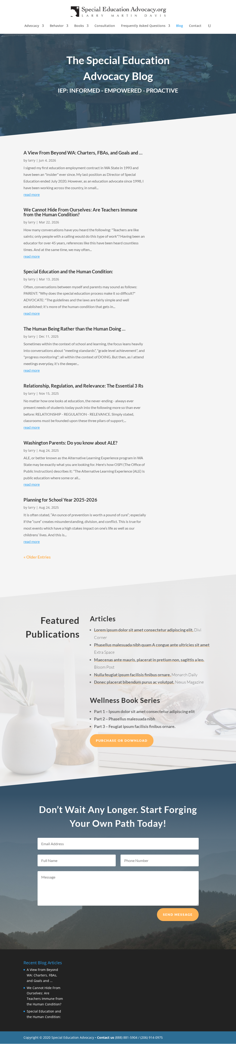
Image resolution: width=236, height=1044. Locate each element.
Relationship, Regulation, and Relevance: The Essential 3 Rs (83, 385)
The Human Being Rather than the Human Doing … (74, 328)
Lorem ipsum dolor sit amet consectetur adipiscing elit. (143, 629)
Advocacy (31, 26)
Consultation (104, 26)
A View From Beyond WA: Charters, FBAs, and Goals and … (83, 152)
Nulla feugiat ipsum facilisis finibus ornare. (132, 674)
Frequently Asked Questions (143, 26)
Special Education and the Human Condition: (68, 271)
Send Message (178, 914)
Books (79, 26)
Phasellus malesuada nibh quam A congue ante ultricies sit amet (151, 644)
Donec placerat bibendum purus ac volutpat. (134, 682)
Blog (179, 26)
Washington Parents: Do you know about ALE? (70, 442)
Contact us (105, 1037)
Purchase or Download (122, 740)
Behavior (57, 26)
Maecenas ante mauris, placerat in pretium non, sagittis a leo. (149, 659)
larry (31, 160)
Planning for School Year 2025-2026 (60, 499)
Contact (195, 26)
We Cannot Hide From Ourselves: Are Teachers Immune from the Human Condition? (80, 212)
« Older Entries (37, 556)
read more (32, 194)
